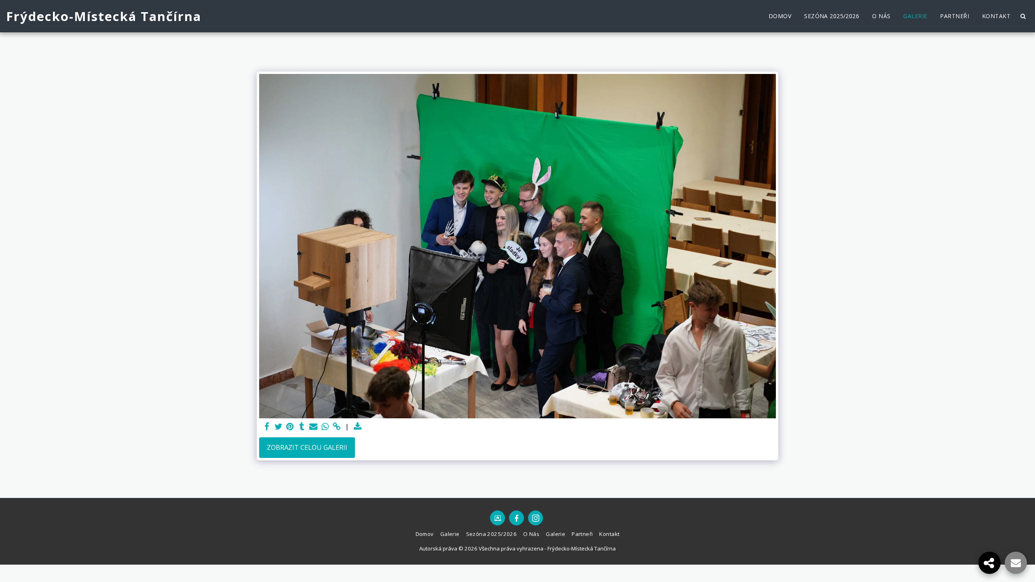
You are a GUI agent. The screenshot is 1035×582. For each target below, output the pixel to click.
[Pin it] (290, 426)
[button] (1023, 16)
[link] (337, 426)
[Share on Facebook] (266, 426)
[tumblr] (302, 426)
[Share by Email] (313, 426)
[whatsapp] (325, 426)
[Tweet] (278, 426)
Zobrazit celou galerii (307, 447)
